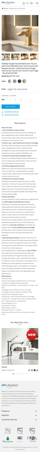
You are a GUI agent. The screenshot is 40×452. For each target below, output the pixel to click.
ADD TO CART (11, 107)
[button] (2, 56)
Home (6, 8)
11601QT (4, 367)
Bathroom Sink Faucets (17, 8)
